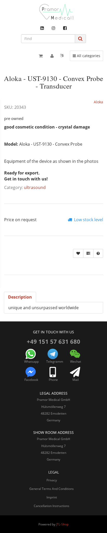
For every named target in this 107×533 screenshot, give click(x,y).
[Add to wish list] (78, 253)
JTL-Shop (62, 524)
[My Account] (52, 56)
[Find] (80, 38)
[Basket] (40, 56)
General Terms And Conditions (51, 489)
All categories (87, 55)
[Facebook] (65, 28)
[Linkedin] (42, 28)
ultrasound (35, 187)
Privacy (51, 480)
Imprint (51, 497)
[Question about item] (98, 253)
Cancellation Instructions (51, 506)
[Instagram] (53, 28)
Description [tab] (20, 297)
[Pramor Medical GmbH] (53, 11)
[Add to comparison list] (88, 253)
